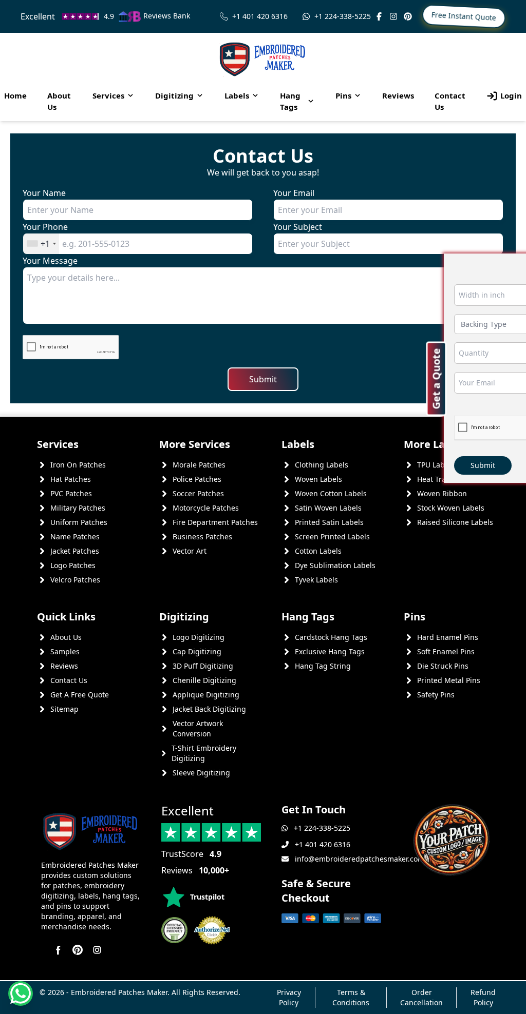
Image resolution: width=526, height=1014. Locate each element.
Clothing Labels (321, 465)
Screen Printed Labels (332, 536)
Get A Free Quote (79, 694)
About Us (59, 101)
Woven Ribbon (442, 493)
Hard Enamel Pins (447, 637)
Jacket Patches (74, 551)
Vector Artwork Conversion (198, 728)
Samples (65, 651)
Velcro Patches (75, 579)
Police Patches (197, 479)
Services (108, 95)
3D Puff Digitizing (203, 666)
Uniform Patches (78, 522)
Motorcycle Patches (206, 508)
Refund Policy (483, 997)
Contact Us (450, 101)
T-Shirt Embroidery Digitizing (204, 753)
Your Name (44, 193)
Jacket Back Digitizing (209, 709)
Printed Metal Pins (448, 680)
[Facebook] (379, 16)
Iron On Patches (78, 465)
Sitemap (64, 709)
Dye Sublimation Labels (335, 565)
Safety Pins (436, 694)
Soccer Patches (198, 493)
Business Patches (202, 536)
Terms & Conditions (350, 997)
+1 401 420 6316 (260, 16)
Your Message (50, 260)
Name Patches (75, 536)
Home (15, 95)
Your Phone (45, 226)
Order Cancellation (421, 997)
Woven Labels (318, 479)
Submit (263, 379)
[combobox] (41, 243)
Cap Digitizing (197, 651)
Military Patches (77, 508)
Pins (343, 95)
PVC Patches (71, 493)
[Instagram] (393, 16)
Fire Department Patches (215, 522)
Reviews (398, 95)
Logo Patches (73, 565)
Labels (236, 95)
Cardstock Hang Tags (331, 637)
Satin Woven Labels (328, 508)
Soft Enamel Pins (446, 651)
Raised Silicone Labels (455, 522)
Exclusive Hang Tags (330, 651)
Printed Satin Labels (329, 522)
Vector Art (189, 551)
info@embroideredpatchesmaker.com (359, 859)
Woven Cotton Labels (331, 493)
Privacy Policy (289, 997)
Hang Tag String (323, 666)
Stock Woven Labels (450, 508)
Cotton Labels (318, 551)
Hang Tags (290, 101)
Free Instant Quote (464, 16)
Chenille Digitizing (204, 680)
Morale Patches (199, 465)
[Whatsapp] (20, 993)
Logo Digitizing (198, 637)
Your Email (293, 193)
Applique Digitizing (206, 694)
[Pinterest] (408, 16)
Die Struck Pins (442, 666)
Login (511, 95)
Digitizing (174, 95)
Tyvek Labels (316, 579)
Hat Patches (70, 479)
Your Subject (297, 226)
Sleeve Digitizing (201, 772)
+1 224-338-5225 (342, 16)
